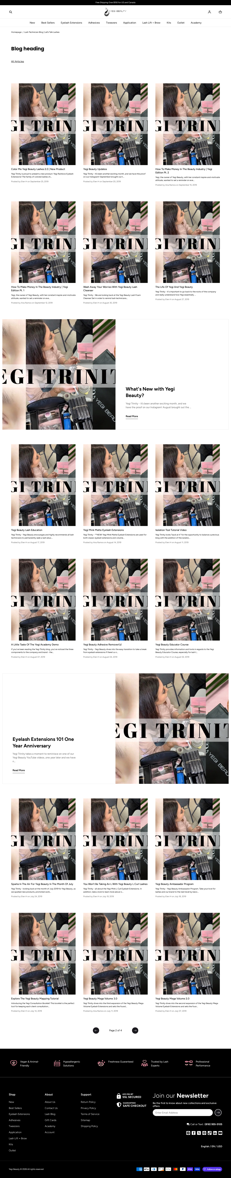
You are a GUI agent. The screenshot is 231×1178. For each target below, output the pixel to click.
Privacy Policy (136, 622)
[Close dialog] (174, 552)
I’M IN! (147, 598)
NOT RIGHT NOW (147, 606)
